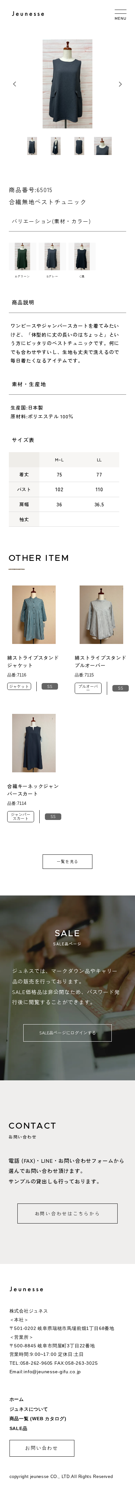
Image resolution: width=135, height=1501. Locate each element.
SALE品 (19, 1428)
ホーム (17, 1399)
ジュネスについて (29, 1409)
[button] (120, 84)
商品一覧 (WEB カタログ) (38, 1418)
